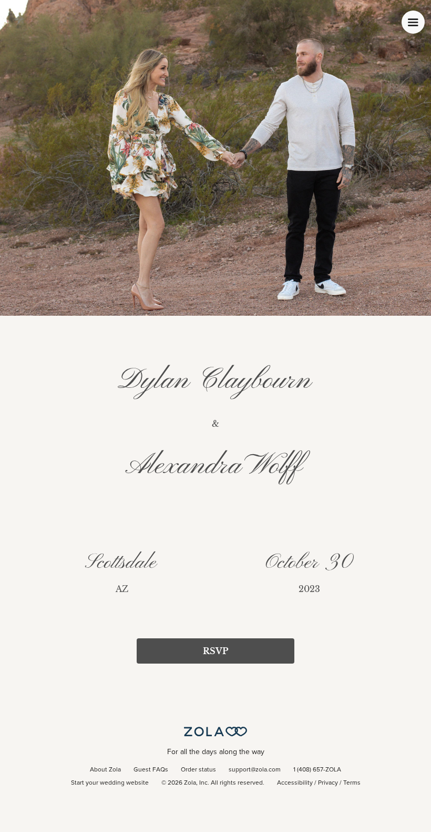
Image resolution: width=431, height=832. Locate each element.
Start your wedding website (110, 783)
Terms (352, 783)
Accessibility (295, 783)
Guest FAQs (151, 770)
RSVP (215, 651)
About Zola (105, 770)
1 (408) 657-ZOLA (317, 770)
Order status (198, 770)
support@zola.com (255, 770)
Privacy (328, 783)
